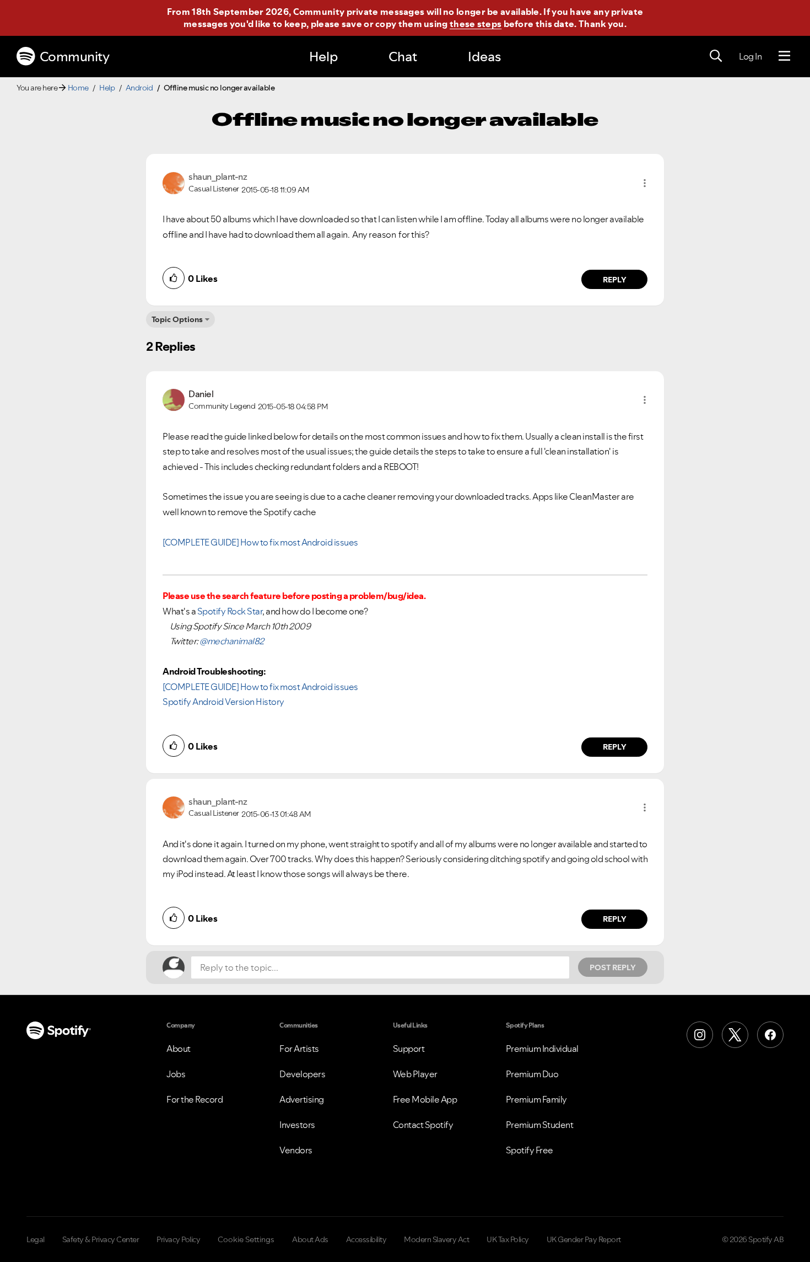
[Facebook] (770, 1035)
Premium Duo (532, 1074)
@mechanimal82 (231, 641)
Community (75, 56)
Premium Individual (542, 1048)
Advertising (301, 1099)
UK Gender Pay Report (584, 1239)
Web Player (415, 1074)
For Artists (299, 1048)
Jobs (175, 1074)
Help (323, 56)
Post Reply (613, 967)
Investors (297, 1125)
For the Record (194, 1099)
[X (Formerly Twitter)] (735, 1035)
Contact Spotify (423, 1125)
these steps (475, 24)
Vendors (295, 1150)
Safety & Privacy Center (100, 1239)
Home (78, 87)
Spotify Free (529, 1150)
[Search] (715, 56)
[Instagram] (700, 1035)
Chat (402, 56)
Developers (302, 1074)
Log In (750, 56)
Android (139, 87)
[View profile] (174, 182)
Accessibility (366, 1239)
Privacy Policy (178, 1239)
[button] (644, 183)
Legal (35, 1239)
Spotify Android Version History (223, 702)
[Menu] (784, 56)
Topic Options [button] (177, 319)
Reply (615, 279)
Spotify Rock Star (230, 611)
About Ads (310, 1239)
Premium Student (540, 1125)
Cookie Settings (246, 1239)
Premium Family (536, 1099)
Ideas (484, 56)
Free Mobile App (425, 1099)
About (178, 1048)
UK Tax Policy (508, 1239)
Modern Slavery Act (436, 1239)
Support (409, 1048)
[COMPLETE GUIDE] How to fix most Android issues (260, 542)
